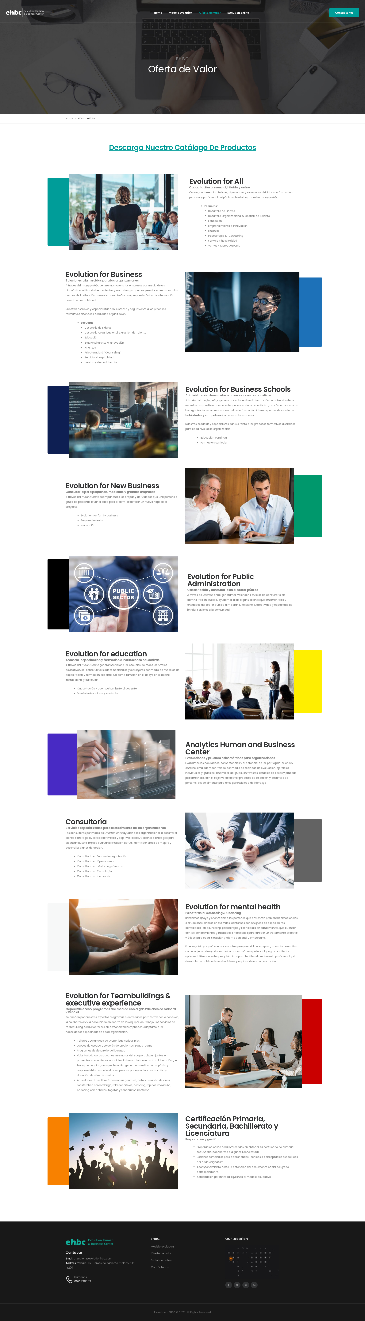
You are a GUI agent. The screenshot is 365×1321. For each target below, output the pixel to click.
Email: (70, 1258)
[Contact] (70, 1279)
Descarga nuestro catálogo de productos (182, 147)
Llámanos (80, 1277)
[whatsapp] (254, 1285)
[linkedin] (245, 1285)
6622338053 (82, 1281)
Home (158, 13)
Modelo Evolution (181, 13)
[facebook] (228, 1285)
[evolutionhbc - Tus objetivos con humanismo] (25, 12)
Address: (71, 1263)
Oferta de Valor (210, 13)
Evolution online (238, 13)
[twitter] (237, 1285)
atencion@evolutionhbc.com (93, 1258)
